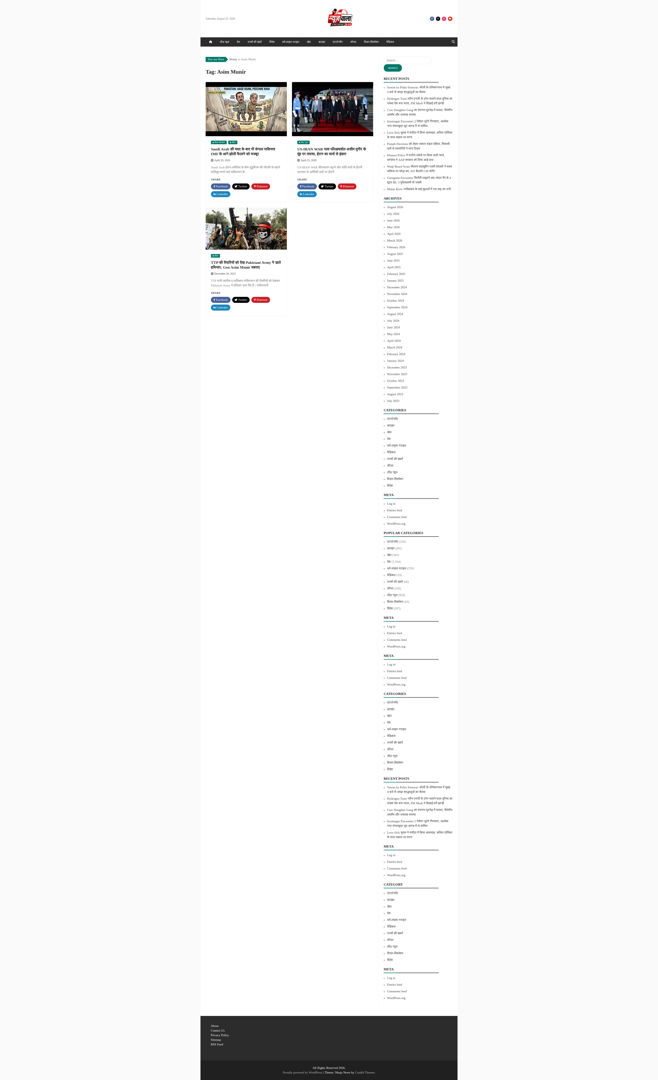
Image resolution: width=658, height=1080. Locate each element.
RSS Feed (217, 1044)
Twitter (438, 19)
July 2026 (393, 213)
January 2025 (395, 280)
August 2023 (395, 394)
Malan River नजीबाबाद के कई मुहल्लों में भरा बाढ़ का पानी (419, 189)
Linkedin (222, 194)
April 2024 (394, 340)
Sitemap (216, 1039)
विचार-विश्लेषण (371, 41)
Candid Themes (365, 1072)
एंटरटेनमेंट (338, 41)
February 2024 (396, 354)
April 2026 (394, 234)
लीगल (353, 41)
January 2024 (395, 360)
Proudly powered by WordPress (303, 1072)
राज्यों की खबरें (255, 41)
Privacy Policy (220, 1035)
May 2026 (393, 227)
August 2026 (395, 207)
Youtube (450, 19)
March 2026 (394, 240)
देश (238, 41)
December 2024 (397, 287)
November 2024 (397, 294)
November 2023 (397, 374)
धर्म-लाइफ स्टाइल (290, 41)
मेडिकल (390, 41)
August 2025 (395, 254)
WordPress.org (396, 523)
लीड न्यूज (224, 41)
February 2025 (396, 274)
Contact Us (218, 1030)
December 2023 (397, 367)
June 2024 (393, 327)
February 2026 (396, 247)
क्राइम (322, 41)
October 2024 (395, 300)
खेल (309, 41)
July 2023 (393, 401)
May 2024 (393, 334)
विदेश (272, 41)
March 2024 (394, 347)
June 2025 (393, 260)
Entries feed (394, 510)
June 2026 (393, 220)
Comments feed (397, 517)
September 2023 (397, 387)
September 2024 (397, 307)
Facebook (432, 19)
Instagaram (444, 19)
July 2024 (393, 320)
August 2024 (395, 314)
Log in (391, 503)
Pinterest (261, 186)
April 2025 (394, 267)
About (214, 1026)
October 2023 (395, 380)
